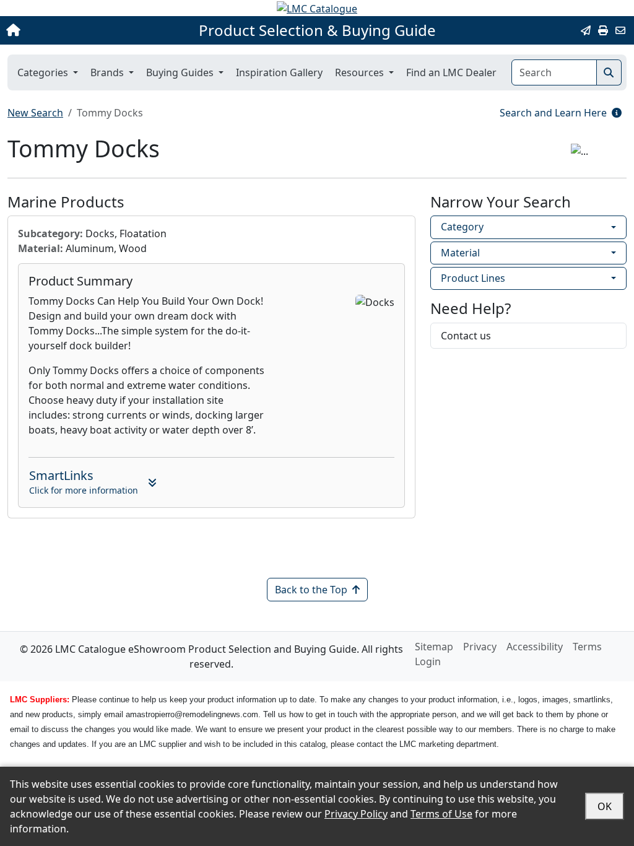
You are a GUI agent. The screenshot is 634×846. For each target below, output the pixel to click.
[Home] (67, 30)
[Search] (609, 72)
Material (460, 252)
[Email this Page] (586, 30)
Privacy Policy (356, 814)
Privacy (480, 647)
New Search (35, 113)
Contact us (466, 335)
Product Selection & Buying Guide (317, 30)
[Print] (603, 30)
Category (462, 226)
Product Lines (473, 278)
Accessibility (534, 647)
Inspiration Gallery (279, 72)
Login (428, 661)
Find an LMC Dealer (451, 72)
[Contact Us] (620, 30)
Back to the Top (311, 589)
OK (604, 806)
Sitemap (434, 647)
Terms (587, 647)
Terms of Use (441, 814)
